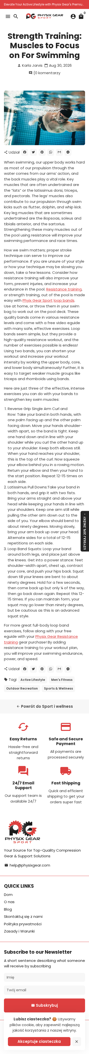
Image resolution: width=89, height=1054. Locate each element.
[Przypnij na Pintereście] (42, 152)
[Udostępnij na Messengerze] (68, 152)
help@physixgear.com (27, 865)
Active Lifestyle (33, 680)
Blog (8, 909)
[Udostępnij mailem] (59, 152)
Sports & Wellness (58, 688)
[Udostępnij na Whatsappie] (50, 152)
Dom (8, 894)
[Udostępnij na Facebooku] (24, 152)
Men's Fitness (61, 680)
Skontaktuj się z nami (23, 916)
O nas (9, 901)
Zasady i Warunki (19, 931)
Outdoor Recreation (22, 688)
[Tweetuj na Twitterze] (33, 152)
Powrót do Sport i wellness (44, 706)
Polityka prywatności (23, 924)
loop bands (64, 300)
